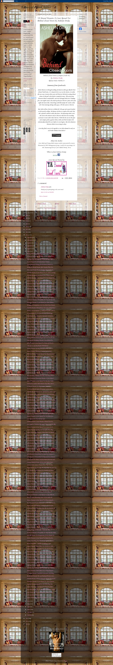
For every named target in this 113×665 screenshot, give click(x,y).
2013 (27, 235)
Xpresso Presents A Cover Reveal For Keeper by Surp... (40, 484)
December (29, 237)
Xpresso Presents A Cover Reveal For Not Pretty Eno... (40, 416)
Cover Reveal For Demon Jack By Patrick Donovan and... (41, 459)
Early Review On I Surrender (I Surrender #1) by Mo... (40, 316)
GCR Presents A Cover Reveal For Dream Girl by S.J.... (40, 343)
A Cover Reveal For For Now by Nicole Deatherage (39, 313)
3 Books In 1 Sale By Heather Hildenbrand (37, 346)
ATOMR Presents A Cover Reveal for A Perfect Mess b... (41, 275)
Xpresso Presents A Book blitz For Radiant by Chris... (40, 324)
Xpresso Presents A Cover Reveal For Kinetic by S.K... (40, 538)
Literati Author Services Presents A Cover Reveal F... (40, 492)
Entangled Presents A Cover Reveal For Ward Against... (41, 581)
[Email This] (65, 178)
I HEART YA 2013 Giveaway (34, 446)
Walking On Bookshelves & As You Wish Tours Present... (41, 305)
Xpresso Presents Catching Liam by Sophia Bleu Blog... (40, 430)
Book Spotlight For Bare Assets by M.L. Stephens (39, 359)
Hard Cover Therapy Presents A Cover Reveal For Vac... (40, 551)
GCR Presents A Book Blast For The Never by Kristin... (40, 443)
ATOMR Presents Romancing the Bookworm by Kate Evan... (42, 486)
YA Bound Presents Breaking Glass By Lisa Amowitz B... (41, 508)
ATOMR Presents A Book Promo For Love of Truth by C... (41, 308)
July (28, 251)
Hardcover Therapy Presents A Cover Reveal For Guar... (40, 283)
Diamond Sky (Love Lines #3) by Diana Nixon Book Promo (42, 448)
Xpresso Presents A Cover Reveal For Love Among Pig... (40, 367)
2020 (27, 215)
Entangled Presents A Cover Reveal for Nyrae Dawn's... (41, 302)
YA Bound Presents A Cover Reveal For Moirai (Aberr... (41, 286)
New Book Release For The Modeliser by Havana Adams (41, 589)
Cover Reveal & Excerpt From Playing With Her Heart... (41, 394)
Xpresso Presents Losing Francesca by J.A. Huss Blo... (40, 519)
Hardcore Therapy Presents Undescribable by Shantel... (40, 364)
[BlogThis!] (67, 178)
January (29, 615)
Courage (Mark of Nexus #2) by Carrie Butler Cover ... (40, 462)
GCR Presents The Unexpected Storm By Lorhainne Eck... (41, 402)
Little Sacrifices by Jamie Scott (34, 595)
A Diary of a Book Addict (36, 7)
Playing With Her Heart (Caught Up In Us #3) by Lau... (41, 254)
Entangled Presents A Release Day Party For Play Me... (41, 294)
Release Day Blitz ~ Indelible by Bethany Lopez (39, 543)
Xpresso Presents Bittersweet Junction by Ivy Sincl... (39, 351)
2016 (27, 226)
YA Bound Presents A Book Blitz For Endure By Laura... (41, 408)
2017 (27, 224)
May (28, 604)
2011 (27, 621)
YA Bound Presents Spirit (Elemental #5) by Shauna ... (40, 389)
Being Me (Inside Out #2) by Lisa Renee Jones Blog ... (40, 522)
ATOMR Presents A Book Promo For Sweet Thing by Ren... (41, 289)
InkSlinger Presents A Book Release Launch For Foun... (40, 476)
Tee (33, 21)
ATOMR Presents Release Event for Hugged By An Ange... (41, 335)
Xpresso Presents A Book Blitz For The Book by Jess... (40, 549)
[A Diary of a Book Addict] (56, 652)
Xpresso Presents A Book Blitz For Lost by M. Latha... (40, 546)
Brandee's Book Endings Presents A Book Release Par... (41, 370)
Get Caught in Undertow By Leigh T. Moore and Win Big (41, 424)
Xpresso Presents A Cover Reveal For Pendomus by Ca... (40, 562)
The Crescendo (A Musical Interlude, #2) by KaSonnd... (40, 375)
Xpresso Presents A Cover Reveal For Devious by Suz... (40, 527)
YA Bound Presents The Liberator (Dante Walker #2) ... (41, 256)
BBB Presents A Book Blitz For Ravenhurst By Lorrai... (41, 516)
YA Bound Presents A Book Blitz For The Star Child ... (40, 362)
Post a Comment (43, 196)
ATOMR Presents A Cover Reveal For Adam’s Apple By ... (41, 478)
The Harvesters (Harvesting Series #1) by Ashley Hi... (40, 497)
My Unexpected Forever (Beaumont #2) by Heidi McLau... (41, 503)
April (28, 607)
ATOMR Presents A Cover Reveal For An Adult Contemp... (41, 272)
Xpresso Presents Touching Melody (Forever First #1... (40, 348)
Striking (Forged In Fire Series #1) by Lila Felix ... (39, 530)
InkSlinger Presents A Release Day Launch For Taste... (40, 565)
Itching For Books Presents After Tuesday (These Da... (40, 267)
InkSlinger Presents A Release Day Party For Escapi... (40, 291)
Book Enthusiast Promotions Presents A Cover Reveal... (40, 378)
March (29, 609)
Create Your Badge (82, 31)
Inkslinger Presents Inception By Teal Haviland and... (40, 259)
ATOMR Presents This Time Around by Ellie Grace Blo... (41, 373)
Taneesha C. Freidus (83, 26)
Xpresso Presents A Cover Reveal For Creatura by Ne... (40, 427)
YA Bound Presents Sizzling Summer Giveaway (38, 386)
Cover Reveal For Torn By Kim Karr (36, 419)
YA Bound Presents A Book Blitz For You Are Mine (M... (41, 300)
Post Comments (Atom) (49, 208)
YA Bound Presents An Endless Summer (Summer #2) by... (41, 489)
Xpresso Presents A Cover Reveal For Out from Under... (40, 381)
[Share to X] (68, 178)
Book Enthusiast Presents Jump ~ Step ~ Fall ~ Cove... (40, 356)
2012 (27, 618)
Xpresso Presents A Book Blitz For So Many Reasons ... (41, 570)
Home (57, 204)
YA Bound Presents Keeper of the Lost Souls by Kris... (40, 511)
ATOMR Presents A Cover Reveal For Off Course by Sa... (41, 514)
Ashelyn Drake (57, 78)
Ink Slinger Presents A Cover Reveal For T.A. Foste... (40, 524)
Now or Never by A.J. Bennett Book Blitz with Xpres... (40, 297)
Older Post (72, 204)
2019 (27, 218)
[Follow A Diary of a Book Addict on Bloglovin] (30, 98)
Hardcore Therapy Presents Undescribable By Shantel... (40, 332)
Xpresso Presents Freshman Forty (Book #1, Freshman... (41, 597)
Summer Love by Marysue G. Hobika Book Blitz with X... (41, 310)
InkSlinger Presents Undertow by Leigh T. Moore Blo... (40, 397)
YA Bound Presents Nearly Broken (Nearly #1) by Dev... (41, 318)
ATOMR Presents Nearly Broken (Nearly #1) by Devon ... (41, 568)
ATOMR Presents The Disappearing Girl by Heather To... (41, 535)
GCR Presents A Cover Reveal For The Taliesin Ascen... (40, 440)
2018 (27, 221)
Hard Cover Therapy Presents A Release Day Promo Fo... (41, 435)
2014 (27, 232)
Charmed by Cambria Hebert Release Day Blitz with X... (41, 383)
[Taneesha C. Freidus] (80, 29)
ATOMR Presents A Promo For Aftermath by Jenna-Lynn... (41, 392)
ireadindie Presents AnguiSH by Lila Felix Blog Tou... (40, 584)
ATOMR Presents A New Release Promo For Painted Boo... (41, 400)
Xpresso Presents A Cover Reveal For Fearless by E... (40, 281)
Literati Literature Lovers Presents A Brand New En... (40, 421)
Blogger (65, 661)
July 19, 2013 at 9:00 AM (47, 192)
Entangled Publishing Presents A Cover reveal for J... (40, 321)
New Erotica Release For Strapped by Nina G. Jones (40, 592)
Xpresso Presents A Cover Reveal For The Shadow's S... (40, 438)
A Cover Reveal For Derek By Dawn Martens (38, 262)
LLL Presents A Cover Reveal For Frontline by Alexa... (40, 470)
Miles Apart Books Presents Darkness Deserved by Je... (40, 270)
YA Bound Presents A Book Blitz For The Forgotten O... (41, 473)
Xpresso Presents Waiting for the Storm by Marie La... (40, 264)
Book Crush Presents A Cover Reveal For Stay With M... (41, 495)
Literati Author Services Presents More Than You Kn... (40, 465)
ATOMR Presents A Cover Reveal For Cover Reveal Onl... (41, 278)
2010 (27, 624)
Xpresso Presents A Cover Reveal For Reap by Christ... (40, 587)
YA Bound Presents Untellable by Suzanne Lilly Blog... (41, 573)
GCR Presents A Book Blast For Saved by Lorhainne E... (41, 454)
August (29, 248)
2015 (27, 229)
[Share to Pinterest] (71, 178)
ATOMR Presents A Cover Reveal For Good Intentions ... (41, 481)
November (30, 240)
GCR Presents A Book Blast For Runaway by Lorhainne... (41, 457)
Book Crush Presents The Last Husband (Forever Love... (41, 576)
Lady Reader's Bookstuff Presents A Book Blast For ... (40, 340)
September (29, 246)
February (29, 612)
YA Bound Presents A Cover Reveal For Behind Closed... (41, 411)
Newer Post (41, 204)
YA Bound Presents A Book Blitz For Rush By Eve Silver (41, 532)
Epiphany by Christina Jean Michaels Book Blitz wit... (40, 413)
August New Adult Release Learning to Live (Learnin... (40, 505)
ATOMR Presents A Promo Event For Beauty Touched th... (41, 578)
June (28, 601)
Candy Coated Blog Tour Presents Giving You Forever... (40, 541)
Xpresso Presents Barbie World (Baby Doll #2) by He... (41, 405)
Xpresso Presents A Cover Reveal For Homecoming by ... (40, 500)
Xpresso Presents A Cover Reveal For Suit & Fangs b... (40, 327)
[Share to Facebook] (70, 178)
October (29, 243)
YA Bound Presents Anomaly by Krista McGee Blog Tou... (41, 560)
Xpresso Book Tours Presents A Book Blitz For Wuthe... (41, 432)
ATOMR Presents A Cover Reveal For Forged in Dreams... (41, 557)
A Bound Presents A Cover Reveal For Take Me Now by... (41, 554)
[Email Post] (62, 178)
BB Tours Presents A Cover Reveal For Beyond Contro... (41, 354)
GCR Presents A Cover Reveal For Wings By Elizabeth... (41, 451)
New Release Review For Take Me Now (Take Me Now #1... (42, 329)
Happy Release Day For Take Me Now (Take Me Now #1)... (42, 467)
